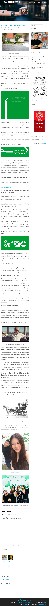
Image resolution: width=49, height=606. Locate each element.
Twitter (15, 545)
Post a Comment (5, 579)
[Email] (30, 600)
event (22, 27)
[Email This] (2, 549)
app (20, 27)
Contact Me (44, 3)
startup (2, 29)
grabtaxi (25, 27)
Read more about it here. (6, 187)
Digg (4, 546)
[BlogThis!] (3, 549)
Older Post (27, 573)
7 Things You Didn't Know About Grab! (13, 25)
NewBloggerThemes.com (41, 604)
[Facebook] (20, 600)
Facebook (10, 545)
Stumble (26, 545)
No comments (10, 29)
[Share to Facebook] (6, 549)
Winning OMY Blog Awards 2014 (38, 63)
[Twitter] (18, 600)
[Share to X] (5, 549)
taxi (5, 29)
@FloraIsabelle (16, 472)
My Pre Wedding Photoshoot (38, 59)
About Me (31, 3)
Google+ (20, 545)
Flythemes (25, 604)
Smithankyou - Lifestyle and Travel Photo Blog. (28, 602)
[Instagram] (26, 600)
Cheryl (18, 505)
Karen (14, 505)
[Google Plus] (22, 600)
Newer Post (4, 573)
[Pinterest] (24, 600)
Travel (39, 3)
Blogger (44, 143)
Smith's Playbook (35, 61)
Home (35, 3)
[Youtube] (28, 600)
